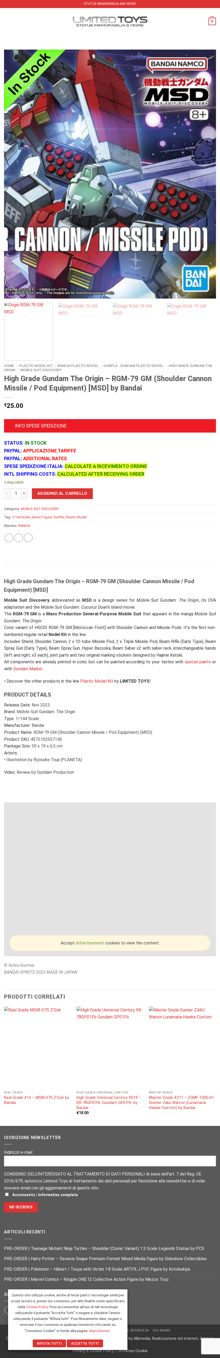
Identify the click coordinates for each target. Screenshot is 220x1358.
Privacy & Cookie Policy (93, 1351)
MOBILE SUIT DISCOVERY (41, 370)
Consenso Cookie (132, 1351)
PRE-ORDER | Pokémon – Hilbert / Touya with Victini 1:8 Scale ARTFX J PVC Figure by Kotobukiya (97, 1269)
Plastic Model (76, 517)
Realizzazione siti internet (175, 1338)
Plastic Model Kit (96, 681)
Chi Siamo (162, 1330)
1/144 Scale (21, 517)
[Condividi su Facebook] (9, 537)
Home (9, 365)
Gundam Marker (27, 668)
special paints (198, 661)
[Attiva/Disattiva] (9, 426)
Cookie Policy (37, 1307)
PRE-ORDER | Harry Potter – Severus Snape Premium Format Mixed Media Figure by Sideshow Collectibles (105, 1258)
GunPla (58, 517)
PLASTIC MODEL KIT (36, 365)
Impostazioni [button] (99, 1331)
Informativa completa (58, 1195)
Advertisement (90, 943)
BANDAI (24, 526)
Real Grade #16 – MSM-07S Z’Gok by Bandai (36, 1100)
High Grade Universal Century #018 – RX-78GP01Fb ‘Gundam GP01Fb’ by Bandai (108, 1102)
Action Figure (41, 517)
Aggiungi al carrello (62, 493)
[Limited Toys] (110, 21)
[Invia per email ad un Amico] (28, 537)
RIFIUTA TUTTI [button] (49, 1343)
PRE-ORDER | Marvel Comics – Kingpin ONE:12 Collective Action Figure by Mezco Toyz (86, 1279)
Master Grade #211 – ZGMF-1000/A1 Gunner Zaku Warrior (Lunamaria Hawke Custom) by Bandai (181, 1102)
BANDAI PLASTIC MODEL (78, 365)
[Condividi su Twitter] (18, 537)
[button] (7, 21)
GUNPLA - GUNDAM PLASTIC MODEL (133, 365)
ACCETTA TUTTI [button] (85, 1343)
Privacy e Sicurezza (130, 1330)
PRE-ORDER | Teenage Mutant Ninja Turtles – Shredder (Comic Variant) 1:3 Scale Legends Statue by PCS (104, 1248)
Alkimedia (142, 1338)
